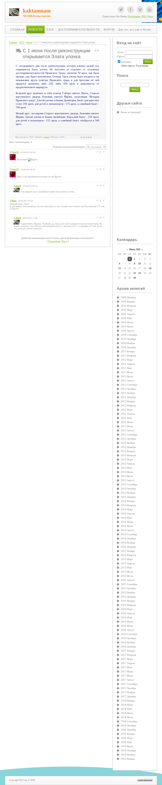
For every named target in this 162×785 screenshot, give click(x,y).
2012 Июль (127, 426)
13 (119, 268)
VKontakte (140, 9)
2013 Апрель (128, 463)
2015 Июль (127, 575)
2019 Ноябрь (128, 754)
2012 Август (128, 430)
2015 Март (127, 559)
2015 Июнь (127, 571)
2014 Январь (128, 501)
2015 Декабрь (128, 596)
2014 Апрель (128, 513)
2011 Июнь (127, 372)
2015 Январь (128, 550)
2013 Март (127, 459)
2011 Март (127, 359)
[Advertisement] (132, 177)
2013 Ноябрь (128, 492)
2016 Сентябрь (129, 634)
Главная (13, 42)
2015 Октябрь (128, 588)
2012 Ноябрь (128, 442)
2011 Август (128, 380)
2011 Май (126, 368)
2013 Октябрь (128, 488)
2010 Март (127, 309)
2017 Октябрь (128, 688)
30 (134, 278)
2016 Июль (127, 625)
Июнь (29, 42)
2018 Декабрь (128, 729)
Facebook (130, 9)
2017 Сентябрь (129, 683)
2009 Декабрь (128, 297)
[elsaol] (17, 191)
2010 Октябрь (128, 338)
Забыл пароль (128, 65)
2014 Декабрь (128, 546)
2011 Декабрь (128, 397)
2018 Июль (127, 717)
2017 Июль (127, 675)
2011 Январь (128, 351)
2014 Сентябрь (129, 534)
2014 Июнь (127, 521)
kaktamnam (37, 11)
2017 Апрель (128, 663)
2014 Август (128, 530)
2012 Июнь (127, 422)
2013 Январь (128, 451)
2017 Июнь (127, 671)
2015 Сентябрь (129, 584)
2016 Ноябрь (128, 642)
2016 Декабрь (128, 646)
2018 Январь (128, 700)
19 (150, 268)
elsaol (46, 137)
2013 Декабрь (128, 496)
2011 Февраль (128, 355)
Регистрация (134, 16)
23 (134, 273)
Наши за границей (131, 112)
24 (139, 273)
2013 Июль (127, 476)
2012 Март (127, 409)
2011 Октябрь (128, 388)
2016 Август (128, 629)
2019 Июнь (127, 746)
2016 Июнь (127, 621)
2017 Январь (128, 650)
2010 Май (126, 318)
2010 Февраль (128, 305)
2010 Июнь (127, 322)
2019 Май (126, 742)
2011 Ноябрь (128, 393)
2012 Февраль (128, 405)
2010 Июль (127, 326)
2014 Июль (127, 526)
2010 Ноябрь (128, 343)
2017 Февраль (128, 654)
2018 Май (126, 708)
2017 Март (127, 659)
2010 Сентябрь (129, 334)
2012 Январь (128, 401)
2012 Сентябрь (129, 434)
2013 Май (126, 467)
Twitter (121, 9)
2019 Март (127, 738)
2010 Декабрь (128, 347)
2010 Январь (128, 301)
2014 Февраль (128, 505)
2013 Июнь (127, 471)
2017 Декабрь (128, 696)
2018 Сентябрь (129, 721)
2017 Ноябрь (128, 692)
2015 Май (126, 567)
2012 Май (126, 417)
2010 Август (128, 330)
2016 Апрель (128, 613)
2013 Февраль (128, 455)
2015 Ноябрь (128, 592)
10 (139, 263)
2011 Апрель (128, 363)
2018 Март (127, 704)
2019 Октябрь (128, 750)
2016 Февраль (128, 604)
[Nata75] (13, 159)
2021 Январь (128, 758)
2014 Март (127, 509)
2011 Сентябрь (129, 384)
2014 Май (126, 517)
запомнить (126, 62)
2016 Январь (128, 600)
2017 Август (128, 679)
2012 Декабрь (128, 447)
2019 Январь (128, 733)
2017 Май (126, 667)
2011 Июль (127, 376)
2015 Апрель (128, 563)
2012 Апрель (128, 413)
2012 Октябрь (128, 438)
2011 (21, 42)
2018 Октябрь (128, 725)
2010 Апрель (128, 314)
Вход (150, 16)
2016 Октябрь (128, 638)
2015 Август (128, 580)
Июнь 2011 (134, 249)
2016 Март (127, 609)
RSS (144, 16)
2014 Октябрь (128, 538)
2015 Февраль (128, 555)
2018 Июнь (127, 713)
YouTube (149, 9)
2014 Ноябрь (128, 542)
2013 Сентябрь (129, 484)
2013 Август (128, 480)
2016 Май (126, 617)
